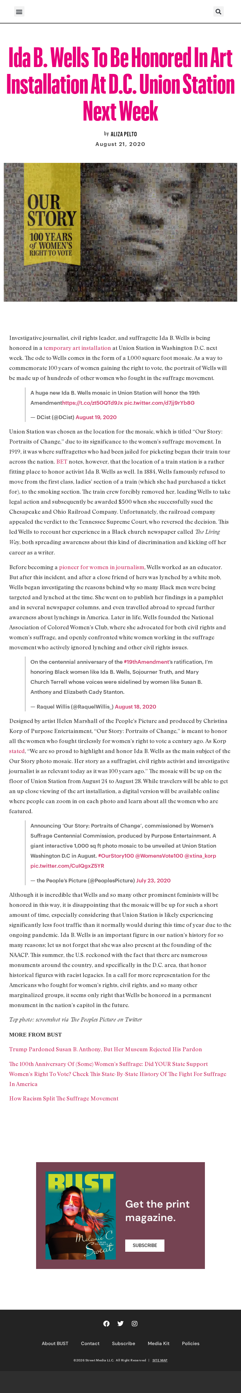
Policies (191, 1343)
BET (61, 461)
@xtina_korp (200, 855)
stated (17, 750)
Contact (90, 1343)
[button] (19, 11)
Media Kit (158, 1343)
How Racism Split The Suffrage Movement (63, 1098)
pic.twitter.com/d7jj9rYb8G (159, 402)
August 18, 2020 (135, 706)
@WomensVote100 (159, 855)
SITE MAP (160, 1360)
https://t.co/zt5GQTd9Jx (92, 402)
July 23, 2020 (153, 880)
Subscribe (123, 1343)
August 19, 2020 (96, 417)
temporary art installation (77, 347)
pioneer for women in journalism (101, 567)
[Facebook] (106, 1324)
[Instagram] (134, 1324)
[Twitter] (120, 1324)
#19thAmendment (146, 661)
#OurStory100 (116, 855)
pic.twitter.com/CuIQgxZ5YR (67, 865)
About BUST (55, 1343)
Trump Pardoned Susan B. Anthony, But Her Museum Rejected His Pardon (105, 1049)
